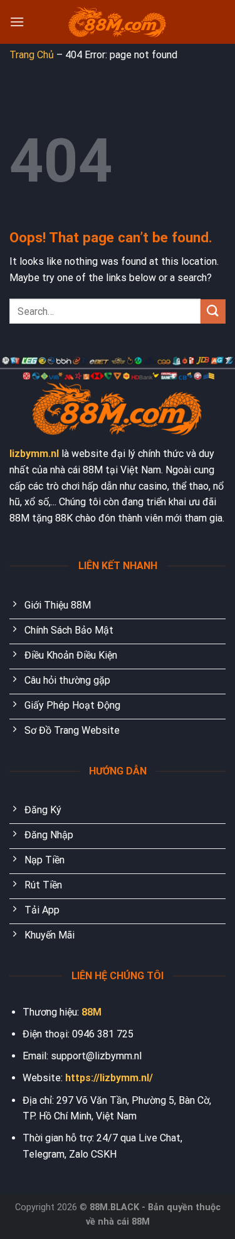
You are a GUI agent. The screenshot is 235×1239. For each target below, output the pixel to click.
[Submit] (213, 311)
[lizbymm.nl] (117, 22)
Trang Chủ (31, 55)
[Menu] (16, 21)
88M (91, 1012)
